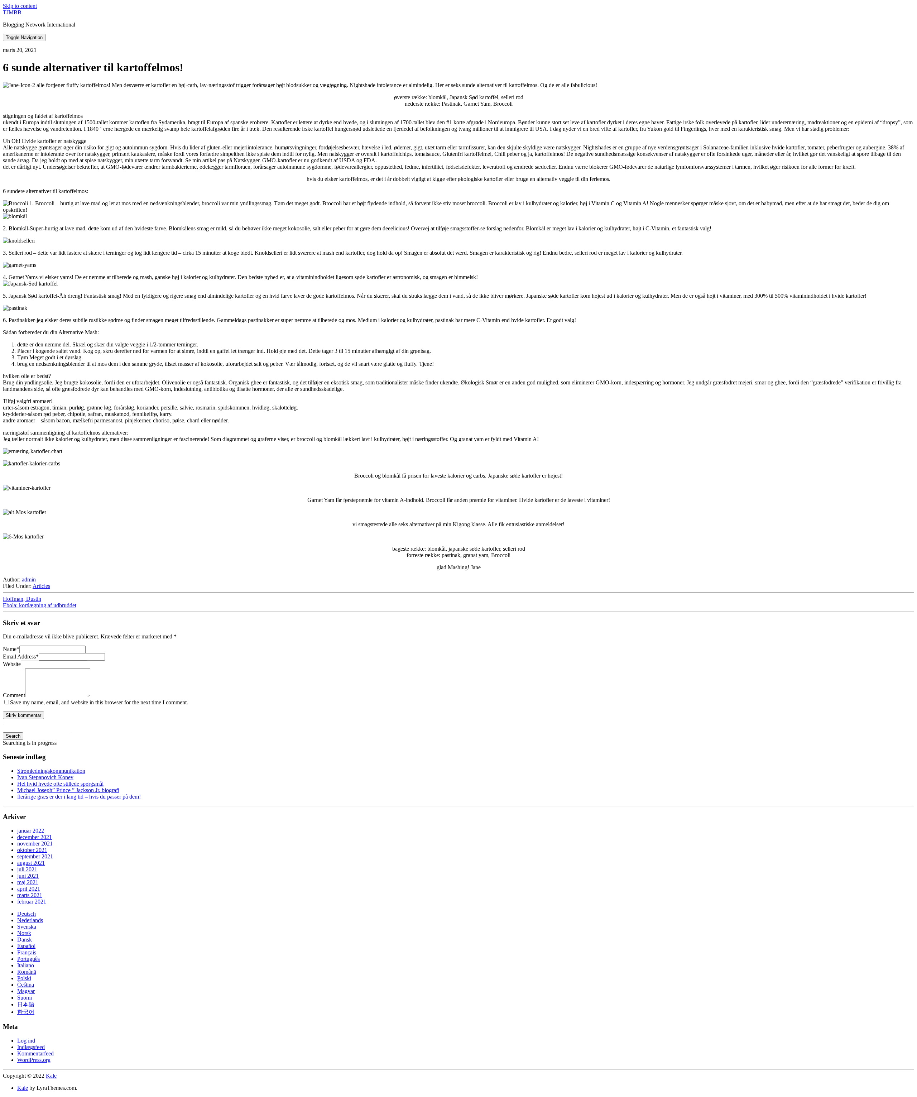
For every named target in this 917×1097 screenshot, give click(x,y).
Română (26, 972)
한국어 (25, 1012)
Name (11, 649)
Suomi (24, 998)
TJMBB (12, 12)
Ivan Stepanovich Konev (45, 777)
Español (26, 946)
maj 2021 (27, 882)
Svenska (26, 927)
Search (13, 736)
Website (12, 664)
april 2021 (28, 889)
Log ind (26, 1041)
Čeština (25, 985)
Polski (24, 978)
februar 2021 (31, 902)
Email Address (21, 656)
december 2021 (34, 837)
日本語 (25, 1004)
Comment (14, 695)
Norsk (24, 933)
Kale (51, 1076)
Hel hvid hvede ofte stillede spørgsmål (60, 784)
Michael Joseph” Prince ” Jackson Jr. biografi (68, 790)
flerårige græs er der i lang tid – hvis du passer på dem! (79, 797)
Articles (41, 586)
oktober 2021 (32, 850)
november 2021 (35, 843)
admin (29, 579)
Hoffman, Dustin (22, 599)
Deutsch (26, 914)
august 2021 (31, 863)
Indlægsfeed (31, 1047)
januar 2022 (30, 831)
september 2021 (35, 856)
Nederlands (30, 920)
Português (28, 959)
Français (26, 952)
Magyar (26, 991)
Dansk (24, 939)
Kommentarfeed (35, 1053)
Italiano (25, 965)
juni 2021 (28, 876)
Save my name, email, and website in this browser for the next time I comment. (99, 702)
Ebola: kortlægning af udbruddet (39, 605)
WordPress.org (34, 1060)
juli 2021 (27, 869)
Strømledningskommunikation (51, 771)
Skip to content (20, 6)
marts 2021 (29, 895)
